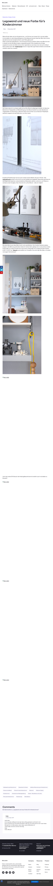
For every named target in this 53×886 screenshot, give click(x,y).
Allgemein (21, 843)
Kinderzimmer (6, 793)
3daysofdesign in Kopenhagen (24, 847)
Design (10, 17)
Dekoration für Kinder (23, 787)
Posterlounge (19, 796)
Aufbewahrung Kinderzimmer (9, 787)
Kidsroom (31, 790)
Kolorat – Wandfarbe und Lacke (35, 793)
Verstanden (34, 881)
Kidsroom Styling (39, 790)
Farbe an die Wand (7, 790)
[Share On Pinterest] (1, 272)
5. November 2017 (10, 817)
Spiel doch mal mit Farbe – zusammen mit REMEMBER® (43, 847)
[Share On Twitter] (1, 270)
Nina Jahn (5, 2)
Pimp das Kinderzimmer (8, 796)
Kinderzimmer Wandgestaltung (19, 793)
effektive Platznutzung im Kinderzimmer (39, 787)
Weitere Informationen (44, 881)
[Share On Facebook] (1, 267)
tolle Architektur (25, 845)
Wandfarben (27, 796)
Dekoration (5, 17)
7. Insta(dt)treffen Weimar (9, 845)
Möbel (12, 843)
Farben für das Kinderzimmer (20, 790)
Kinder (13, 17)
